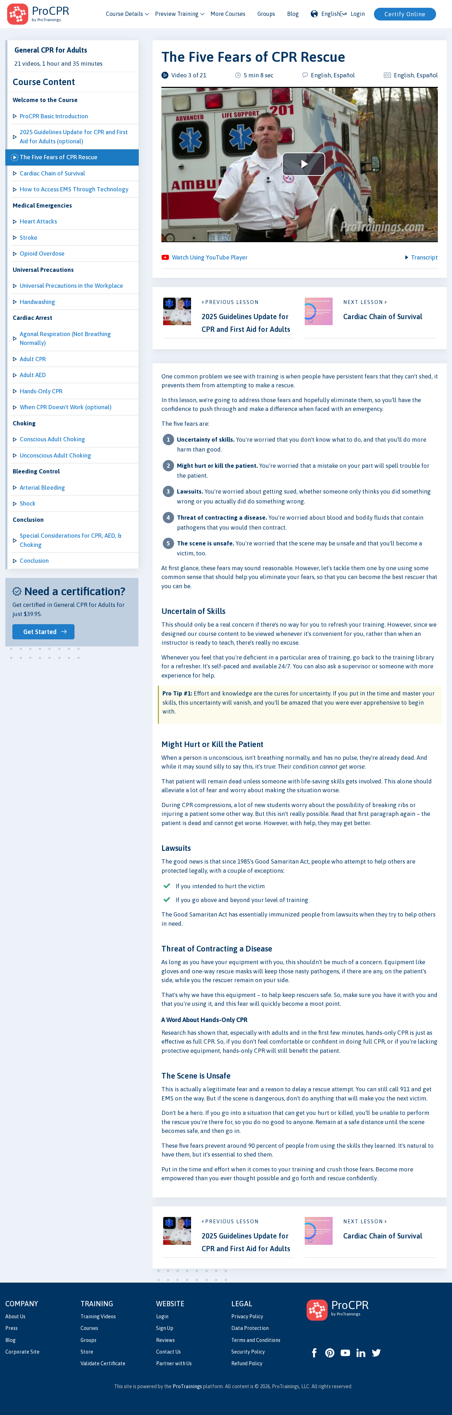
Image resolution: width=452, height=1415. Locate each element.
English (330, 14)
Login (162, 1316)
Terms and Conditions (255, 1340)
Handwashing (37, 301)
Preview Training (176, 14)
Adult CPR (33, 359)
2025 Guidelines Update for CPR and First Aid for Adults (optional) (74, 137)
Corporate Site (22, 1352)
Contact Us (168, 1352)
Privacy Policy (247, 1316)
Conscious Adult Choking (52, 439)
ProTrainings (187, 1386)
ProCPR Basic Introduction (54, 116)
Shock (28, 503)
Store (87, 1352)
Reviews (165, 1340)
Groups (266, 14)
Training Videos (98, 1316)
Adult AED (33, 374)
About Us (15, 1316)
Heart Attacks (38, 221)
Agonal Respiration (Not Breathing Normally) (65, 338)
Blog (293, 14)
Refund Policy (246, 1363)
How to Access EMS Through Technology (74, 189)
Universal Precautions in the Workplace (71, 285)
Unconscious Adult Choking (55, 455)
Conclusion (34, 560)
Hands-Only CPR (41, 391)
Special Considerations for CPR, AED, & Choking (70, 540)
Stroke (28, 237)
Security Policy (248, 1352)
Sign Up (164, 1328)
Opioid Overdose (42, 253)
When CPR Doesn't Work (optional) (66, 407)
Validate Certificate (103, 1363)
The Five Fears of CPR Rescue (58, 157)
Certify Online (405, 14)
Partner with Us (174, 1363)
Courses (89, 1328)
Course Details (124, 14)
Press (11, 1328)
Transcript (424, 257)
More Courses (227, 14)
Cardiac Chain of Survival (52, 173)
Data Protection (250, 1328)
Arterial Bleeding (42, 487)
